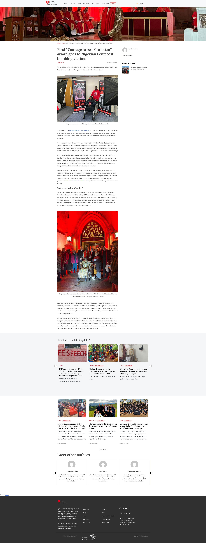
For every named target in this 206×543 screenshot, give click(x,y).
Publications (95, 3)
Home (59, 43)
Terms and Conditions (108, 516)
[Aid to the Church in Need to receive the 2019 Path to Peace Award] (125, 70)
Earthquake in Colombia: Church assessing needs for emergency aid (133, 371)
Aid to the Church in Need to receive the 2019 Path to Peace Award (139, 69)
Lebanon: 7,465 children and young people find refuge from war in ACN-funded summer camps (134, 426)
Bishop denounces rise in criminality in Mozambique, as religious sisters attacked (71, 371)
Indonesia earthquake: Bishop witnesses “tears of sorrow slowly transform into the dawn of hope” (71, 426)
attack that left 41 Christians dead (79, 131)
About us (66, 3)
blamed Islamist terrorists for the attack (77, 181)
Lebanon (128, 421)
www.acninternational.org (70, 536)
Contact (104, 510)
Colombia (98, 366)
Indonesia (66, 421)
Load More (103, 449)
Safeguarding (105, 522)
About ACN (86, 510)
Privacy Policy (106, 519)
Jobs (103, 513)
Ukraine (100, 421)
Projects (73, 3)
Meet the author (127, 55)
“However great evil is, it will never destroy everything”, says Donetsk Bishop (103, 426)
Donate (113, 4)
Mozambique (68, 366)
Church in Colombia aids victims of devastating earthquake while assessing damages (103, 371)
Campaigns (86, 3)
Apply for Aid (105, 3)
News (79, 3)
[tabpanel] (72, 364)
